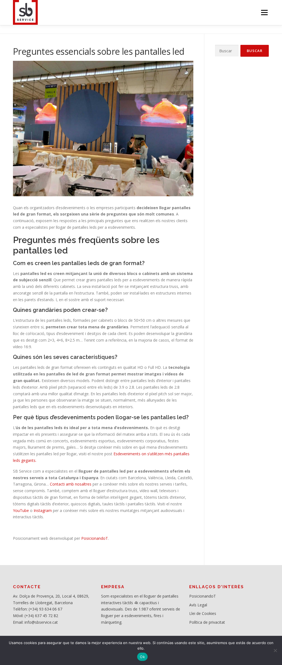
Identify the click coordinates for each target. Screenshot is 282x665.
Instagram (43, 510)
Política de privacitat (207, 622)
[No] (275, 650)
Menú (264, 12)
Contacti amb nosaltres (70, 484)
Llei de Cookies (202, 613)
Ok (142, 657)
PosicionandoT (94, 538)
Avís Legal (198, 604)
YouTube (21, 510)
